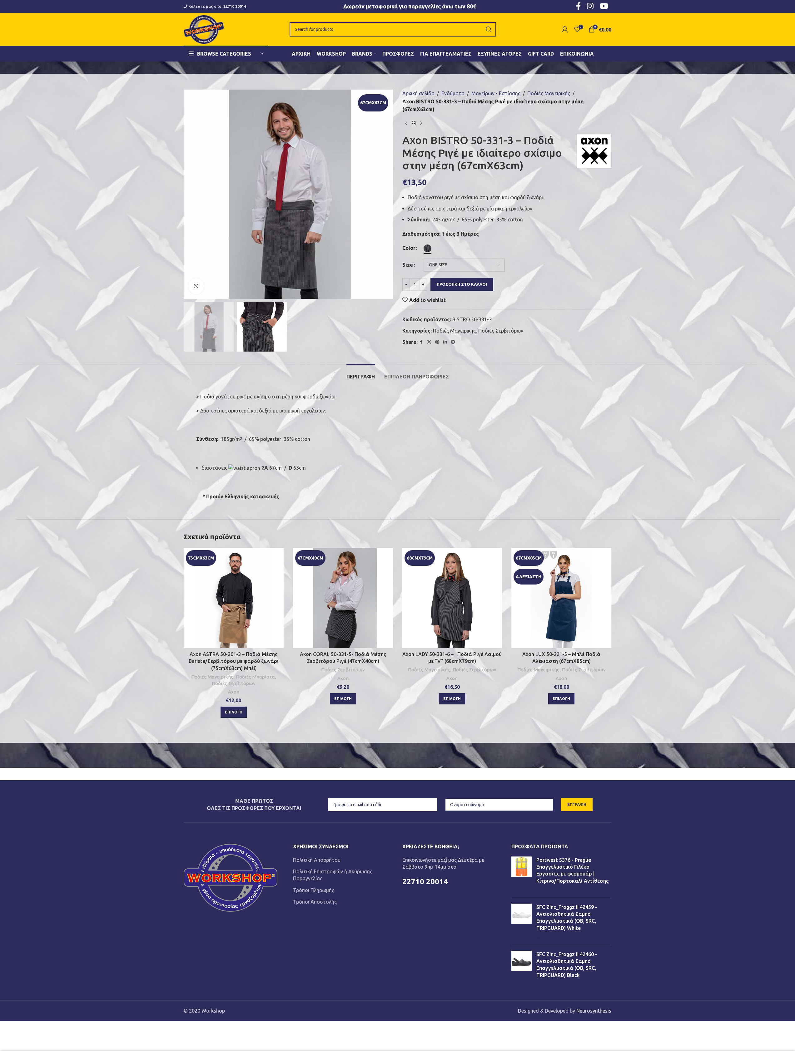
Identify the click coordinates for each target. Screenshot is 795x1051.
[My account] (565, 29)
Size (407, 265)
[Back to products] (413, 123)
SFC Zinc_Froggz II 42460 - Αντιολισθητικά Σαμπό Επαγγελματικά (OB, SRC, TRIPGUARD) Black (566, 964)
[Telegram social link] (453, 342)
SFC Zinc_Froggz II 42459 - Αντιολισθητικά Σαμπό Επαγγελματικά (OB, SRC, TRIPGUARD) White (566, 917)
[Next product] (421, 123)
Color (408, 248)
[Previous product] (406, 123)
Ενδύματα (453, 93)
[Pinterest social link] (437, 342)
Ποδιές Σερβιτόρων (500, 330)
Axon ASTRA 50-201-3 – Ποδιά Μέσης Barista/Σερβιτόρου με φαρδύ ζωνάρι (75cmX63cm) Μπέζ (234, 661)
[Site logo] (204, 29)
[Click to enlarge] (196, 286)
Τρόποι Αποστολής (315, 902)
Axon (233, 691)
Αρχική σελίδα (418, 93)
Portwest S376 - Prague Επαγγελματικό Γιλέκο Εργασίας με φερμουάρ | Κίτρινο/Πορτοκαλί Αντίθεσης (572, 870)
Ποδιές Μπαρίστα (255, 676)
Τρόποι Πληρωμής (313, 890)
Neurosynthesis (593, 1011)
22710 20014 (234, 6)
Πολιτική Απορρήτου (316, 860)
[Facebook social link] (421, 342)
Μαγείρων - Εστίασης (495, 93)
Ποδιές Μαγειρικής (548, 93)
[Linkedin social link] (445, 342)
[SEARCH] (489, 29)
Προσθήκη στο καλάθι (462, 284)
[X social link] (429, 342)
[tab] (360, 373)
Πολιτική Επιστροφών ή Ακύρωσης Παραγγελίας (332, 875)
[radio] (427, 248)
